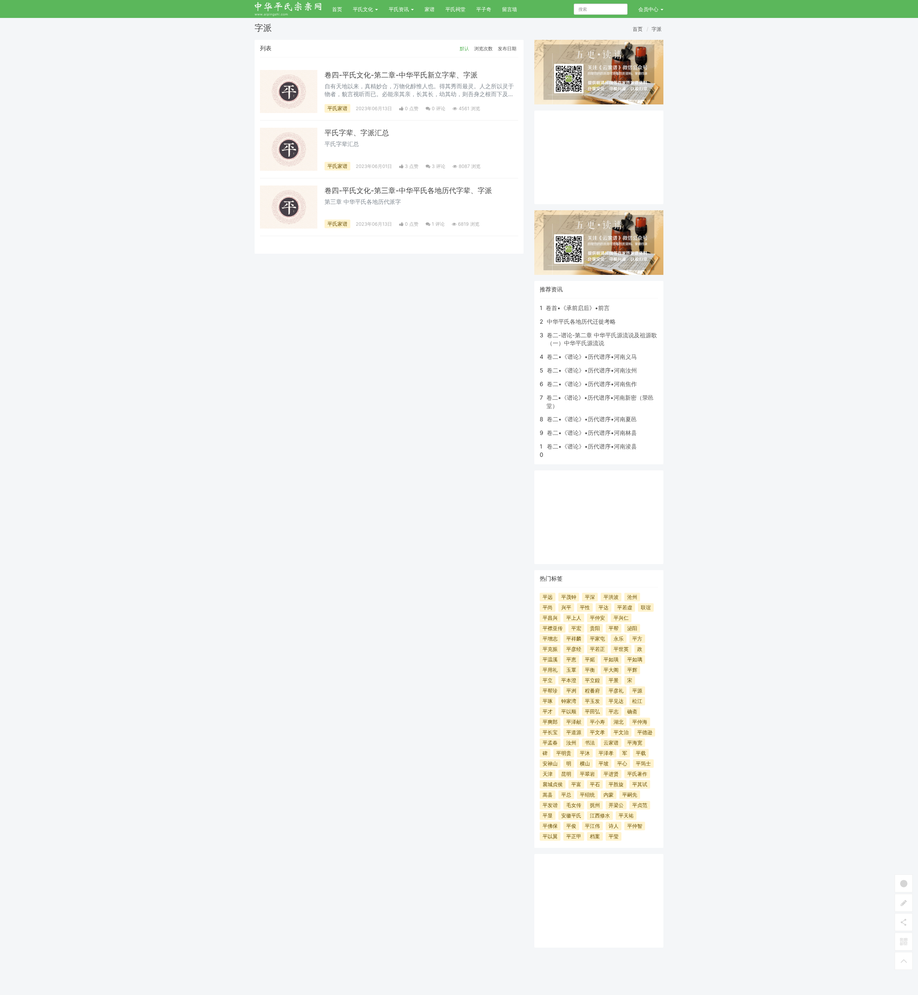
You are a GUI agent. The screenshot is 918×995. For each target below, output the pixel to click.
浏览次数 (483, 48)
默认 (464, 48)
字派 (657, 29)
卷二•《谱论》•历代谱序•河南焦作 (592, 384)
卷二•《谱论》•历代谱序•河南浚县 (592, 446)
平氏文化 (363, 9)
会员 (648, 9)
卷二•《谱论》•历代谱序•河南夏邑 (592, 419)
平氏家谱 (337, 108)
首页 (337, 9)
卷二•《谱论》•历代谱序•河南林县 (592, 432)
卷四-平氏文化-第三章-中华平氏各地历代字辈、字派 (408, 190)
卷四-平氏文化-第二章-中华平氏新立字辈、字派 (401, 75)
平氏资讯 (399, 9)
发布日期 (507, 48)
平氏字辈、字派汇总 (357, 132)
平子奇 (483, 9)
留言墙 (509, 9)
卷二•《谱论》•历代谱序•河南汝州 (592, 370)
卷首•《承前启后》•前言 (578, 307)
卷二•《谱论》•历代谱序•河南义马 (592, 356)
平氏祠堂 (455, 9)
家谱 (430, 9)
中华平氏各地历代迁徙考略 (581, 321)
